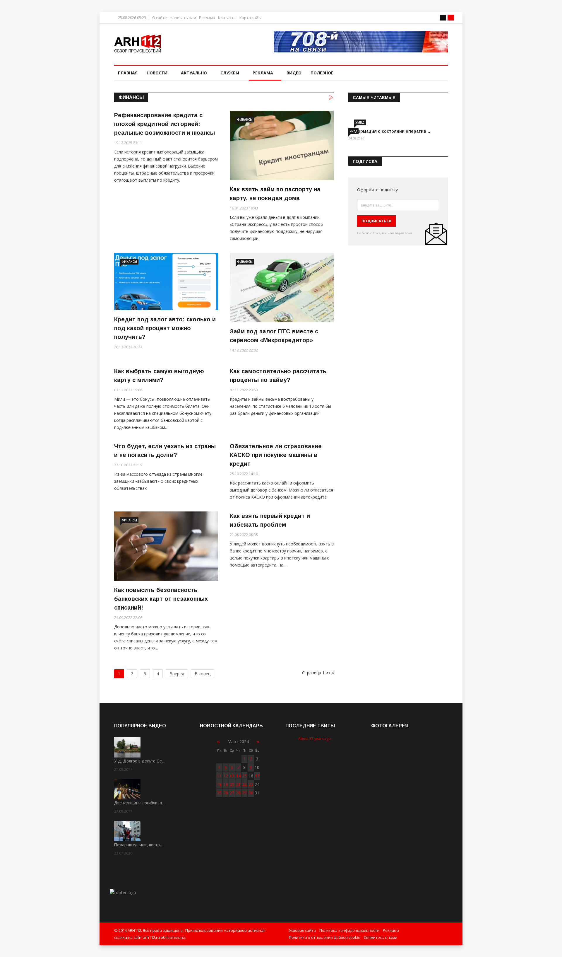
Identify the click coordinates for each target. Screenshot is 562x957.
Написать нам (183, 18)
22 (244, 784)
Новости (157, 73)
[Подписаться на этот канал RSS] (331, 97)
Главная (128, 73)
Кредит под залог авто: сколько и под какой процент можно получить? (165, 328)
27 (231, 793)
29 (244, 793)
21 (238, 784)
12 (225, 776)
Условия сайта (302, 930)
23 (251, 784)
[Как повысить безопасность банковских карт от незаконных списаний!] (166, 546)
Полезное (322, 73)
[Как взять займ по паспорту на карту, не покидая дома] (282, 145)
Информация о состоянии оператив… (389, 131)
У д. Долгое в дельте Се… (140, 761)
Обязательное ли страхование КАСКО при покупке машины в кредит (276, 455)
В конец (202, 673)
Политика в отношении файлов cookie (324, 937)
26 (225, 793)
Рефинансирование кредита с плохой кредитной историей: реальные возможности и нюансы (164, 124)
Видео (294, 73)
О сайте (159, 18)
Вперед (176, 673)
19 (225, 784)
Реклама (207, 18)
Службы (229, 73)
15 (244, 776)
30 (251, 793)
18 (219, 784)
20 (231, 784)
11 (219, 776)
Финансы (245, 119)
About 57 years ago (314, 738)
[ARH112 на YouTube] (361, 41)
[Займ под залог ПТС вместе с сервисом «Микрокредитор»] (282, 287)
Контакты (227, 18)
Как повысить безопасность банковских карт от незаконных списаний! (161, 599)
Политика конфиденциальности (349, 930)
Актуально (194, 73)
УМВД (360, 122)
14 (238, 776)
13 (231, 776)
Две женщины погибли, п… (140, 803)
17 (257, 776)
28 (238, 793)
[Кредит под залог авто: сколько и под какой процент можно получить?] (166, 281)
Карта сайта (251, 18)
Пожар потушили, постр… (139, 844)
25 (219, 793)
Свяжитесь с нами (380, 937)
